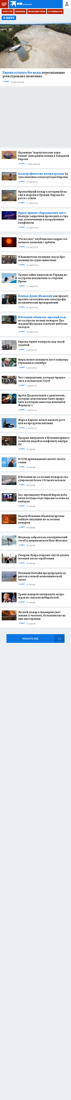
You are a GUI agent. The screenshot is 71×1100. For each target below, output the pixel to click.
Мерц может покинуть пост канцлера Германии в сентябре (43, 361)
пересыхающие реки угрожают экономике (33, 74)
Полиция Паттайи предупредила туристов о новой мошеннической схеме (42, 576)
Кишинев (20, 11)
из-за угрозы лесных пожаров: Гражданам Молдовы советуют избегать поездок (43, 322)
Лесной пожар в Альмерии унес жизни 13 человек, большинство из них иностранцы (42, 615)
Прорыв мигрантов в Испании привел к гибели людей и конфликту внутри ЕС (43, 441)
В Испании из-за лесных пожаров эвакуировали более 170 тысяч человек (43, 478)
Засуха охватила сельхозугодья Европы (43, 175)
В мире (6, 81)
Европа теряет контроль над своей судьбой (41, 343)
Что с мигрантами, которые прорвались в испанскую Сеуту (42, 379)
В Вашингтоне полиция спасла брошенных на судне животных (42, 258)
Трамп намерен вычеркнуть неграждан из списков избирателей (41, 596)
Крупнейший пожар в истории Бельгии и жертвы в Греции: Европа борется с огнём (43, 195)
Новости (8, 11)
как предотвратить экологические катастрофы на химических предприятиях (43, 299)
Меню (4, 4)
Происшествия (36, 11)
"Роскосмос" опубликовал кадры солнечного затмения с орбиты (43, 240)
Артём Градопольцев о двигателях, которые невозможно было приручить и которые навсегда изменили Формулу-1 (41, 400)
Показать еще (30, 638)
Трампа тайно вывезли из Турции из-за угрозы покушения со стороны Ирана (43, 278)
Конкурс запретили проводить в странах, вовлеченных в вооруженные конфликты (43, 217)
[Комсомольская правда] (21, 4)
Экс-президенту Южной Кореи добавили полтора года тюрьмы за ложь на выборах (43, 498)
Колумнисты (55, 11)
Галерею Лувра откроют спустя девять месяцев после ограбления (43, 556)
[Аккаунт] (67, 4)
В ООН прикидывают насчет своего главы (42, 460)
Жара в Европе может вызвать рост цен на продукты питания (41, 421)
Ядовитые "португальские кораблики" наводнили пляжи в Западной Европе (43, 156)
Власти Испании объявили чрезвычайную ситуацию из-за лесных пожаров (41, 519)
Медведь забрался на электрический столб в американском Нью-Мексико (43, 539)
